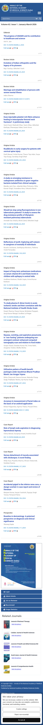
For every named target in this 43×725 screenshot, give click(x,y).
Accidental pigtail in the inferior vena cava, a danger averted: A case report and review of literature (22, 487)
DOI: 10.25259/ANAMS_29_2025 (14, 72)
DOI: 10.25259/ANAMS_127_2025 (15, 466)
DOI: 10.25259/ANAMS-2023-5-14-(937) (17, 99)
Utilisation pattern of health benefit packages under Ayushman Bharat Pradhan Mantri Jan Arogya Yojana (22, 371)
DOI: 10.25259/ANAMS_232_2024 (15, 160)
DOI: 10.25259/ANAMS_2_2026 (14, 45)
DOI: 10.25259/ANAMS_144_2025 (15, 285)
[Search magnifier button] (40, 18)
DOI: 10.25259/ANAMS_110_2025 (15, 351)
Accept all (21, 720)
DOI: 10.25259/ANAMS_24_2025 (14, 192)
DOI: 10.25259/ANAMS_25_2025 (14, 317)
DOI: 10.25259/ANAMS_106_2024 (15, 498)
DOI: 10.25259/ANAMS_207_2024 (15, 383)
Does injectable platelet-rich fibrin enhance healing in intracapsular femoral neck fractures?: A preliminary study (22, 119)
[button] (39, 13)
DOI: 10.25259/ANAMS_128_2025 (15, 253)
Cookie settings (21, 709)
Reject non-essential (21, 714)
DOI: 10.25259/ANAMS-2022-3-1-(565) (16, 410)
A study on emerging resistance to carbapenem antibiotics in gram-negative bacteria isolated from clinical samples (21, 180)
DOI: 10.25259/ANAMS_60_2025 (14, 437)
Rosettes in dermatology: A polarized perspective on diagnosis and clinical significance (19, 518)
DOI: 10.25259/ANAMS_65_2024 (14, 131)
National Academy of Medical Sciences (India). (24, 688)
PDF (15, 48)
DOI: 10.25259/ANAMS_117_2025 (15, 528)
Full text (7, 48)
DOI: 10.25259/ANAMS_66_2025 (14, 224)
